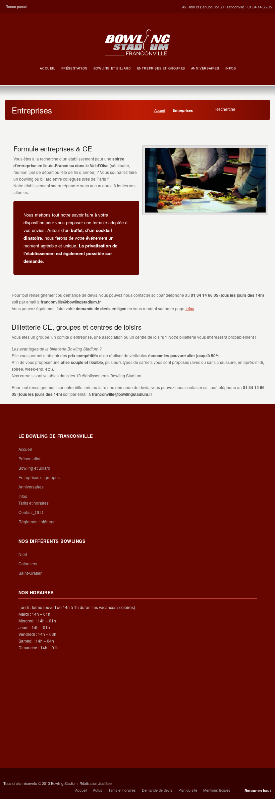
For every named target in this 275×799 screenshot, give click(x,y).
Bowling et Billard (34, 468)
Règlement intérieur (36, 521)
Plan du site (187, 790)
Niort (22, 554)
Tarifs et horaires (33, 503)
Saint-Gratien (30, 573)
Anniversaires (31, 486)
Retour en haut (257, 790)
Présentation (30, 458)
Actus (97, 790)
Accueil (159, 110)
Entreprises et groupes (39, 477)
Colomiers (27, 563)
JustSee (105, 783)
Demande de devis (157, 790)
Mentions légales (216, 790)
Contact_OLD (30, 512)
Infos (189, 308)
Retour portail (16, 6)
